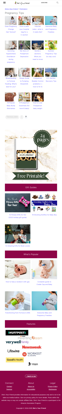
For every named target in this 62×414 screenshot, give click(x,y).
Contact (9, 386)
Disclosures (53, 389)
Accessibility (31, 389)
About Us (31, 386)
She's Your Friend (11, 9)
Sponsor (9, 389)
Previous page (12, 117)
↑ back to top (31, 376)
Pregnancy (23, 9)
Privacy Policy (52, 386)
